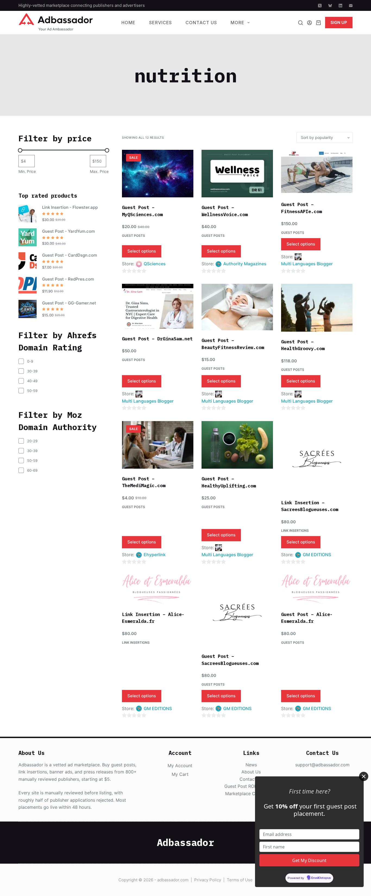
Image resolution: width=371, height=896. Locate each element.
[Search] (300, 22)
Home (128, 22)
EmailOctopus (321, 878)
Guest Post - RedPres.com (68, 279)
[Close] (363, 776)
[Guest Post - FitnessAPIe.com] (317, 172)
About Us (251, 771)
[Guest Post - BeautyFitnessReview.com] (237, 307)
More (237, 22)
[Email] (351, 5)
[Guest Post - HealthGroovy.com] (317, 307)
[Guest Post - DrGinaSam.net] (157, 306)
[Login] (309, 22)
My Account (180, 765)
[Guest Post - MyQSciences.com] (157, 173)
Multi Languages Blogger (307, 263)
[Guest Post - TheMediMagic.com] (157, 445)
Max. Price (99, 171)
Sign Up (339, 22)
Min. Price (27, 171)
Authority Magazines (244, 263)
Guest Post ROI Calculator (251, 786)
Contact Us (201, 22)
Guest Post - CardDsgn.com (69, 255)
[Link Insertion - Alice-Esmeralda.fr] (157, 589)
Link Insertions (295, 530)
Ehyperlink (155, 554)
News (251, 764)
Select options (141, 251)
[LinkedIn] (340, 5)
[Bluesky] (330, 5)
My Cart (180, 774)
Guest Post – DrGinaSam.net (157, 339)
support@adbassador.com (322, 764)
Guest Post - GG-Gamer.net (69, 303)
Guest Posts (133, 236)
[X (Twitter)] (320, 5)
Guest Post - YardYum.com (68, 231)
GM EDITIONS (317, 554)
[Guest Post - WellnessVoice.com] (237, 173)
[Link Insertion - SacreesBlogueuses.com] (317, 457)
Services (160, 22)
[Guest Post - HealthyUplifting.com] (237, 445)
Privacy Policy (207, 879)
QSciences (155, 263)
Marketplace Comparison (251, 793)
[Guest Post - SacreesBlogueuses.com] (237, 610)
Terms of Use (240, 879)
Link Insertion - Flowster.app (70, 207)
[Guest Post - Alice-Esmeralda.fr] (317, 589)
